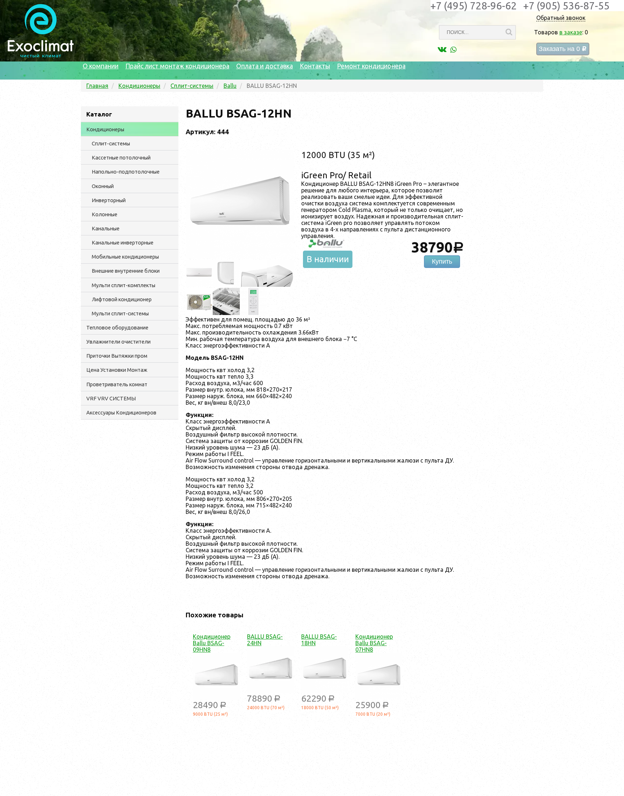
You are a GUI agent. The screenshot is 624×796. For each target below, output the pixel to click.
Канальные (106, 228)
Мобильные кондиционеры (125, 257)
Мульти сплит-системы (120, 313)
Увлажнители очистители (118, 342)
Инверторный (109, 200)
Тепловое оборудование (117, 327)
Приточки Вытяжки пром (116, 356)
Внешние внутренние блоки (126, 271)
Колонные (104, 214)
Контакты (315, 65)
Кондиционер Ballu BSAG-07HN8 (374, 643)
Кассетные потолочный (121, 157)
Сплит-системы (111, 143)
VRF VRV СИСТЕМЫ (111, 398)
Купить (442, 261)
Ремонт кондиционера (371, 65)
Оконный (103, 186)
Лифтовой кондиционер (122, 299)
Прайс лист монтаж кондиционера (177, 65)
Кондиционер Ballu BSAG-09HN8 (211, 643)
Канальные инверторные (122, 242)
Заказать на (563, 49)
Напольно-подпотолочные (126, 172)
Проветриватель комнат (116, 384)
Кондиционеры (105, 129)
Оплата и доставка (264, 65)
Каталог (99, 114)
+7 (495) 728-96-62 (473, 5)
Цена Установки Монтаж (116, 370)
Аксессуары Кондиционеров (121, 412)
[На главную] (40, 55)
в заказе (570, 32)
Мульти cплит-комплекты (123, 285)
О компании (100, 65)
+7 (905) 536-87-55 (566, 5)
